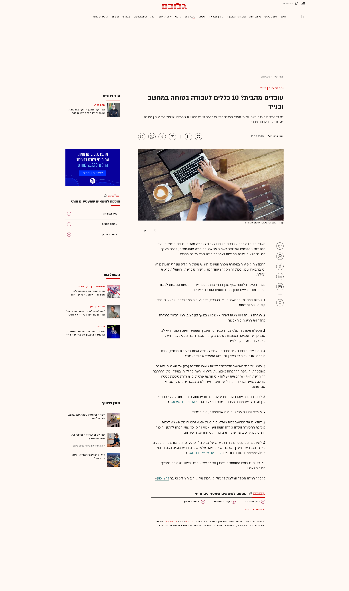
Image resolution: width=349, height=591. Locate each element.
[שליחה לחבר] (172, 136)
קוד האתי (189, 521)
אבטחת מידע (191, 501)
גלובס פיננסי (270, 16)
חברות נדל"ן (99, 286)
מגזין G (126, 16)
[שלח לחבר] (280, 286)
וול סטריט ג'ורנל (101, 16)
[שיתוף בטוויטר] (141, 136)
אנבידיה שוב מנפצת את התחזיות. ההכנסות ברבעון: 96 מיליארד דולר (85, 333)
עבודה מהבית (222, 501)
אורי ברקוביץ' (276, 136)
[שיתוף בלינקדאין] (280, 276)
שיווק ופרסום (140, 16)
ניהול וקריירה (165, 16)
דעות (153, 16)
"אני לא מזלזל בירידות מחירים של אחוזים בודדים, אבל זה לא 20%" (85, 313)
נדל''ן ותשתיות (216, 16)
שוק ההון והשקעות (236, 16)
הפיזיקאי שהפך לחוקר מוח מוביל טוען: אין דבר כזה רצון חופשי (86, 111)
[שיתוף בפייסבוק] (162, 136)
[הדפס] (198, 136)
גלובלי (178, 16)
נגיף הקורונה (276, 88)
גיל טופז (100, 306)
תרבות (115, 16)
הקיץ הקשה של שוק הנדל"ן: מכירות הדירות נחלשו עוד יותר (87, 292)
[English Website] (303, 16)
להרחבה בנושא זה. (184, 402)
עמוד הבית (279, 76)
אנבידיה (101, 326)
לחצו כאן (163, 478)
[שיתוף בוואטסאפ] (152, 136)
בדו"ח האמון (171, 521)
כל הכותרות (255, 16)
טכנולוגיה (190, 16)
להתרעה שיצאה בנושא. (204, 453)
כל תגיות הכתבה (256, 509)
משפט (202, 16)
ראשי (283, 16)
